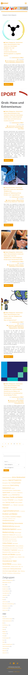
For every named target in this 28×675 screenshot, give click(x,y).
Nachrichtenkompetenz (12, 539)
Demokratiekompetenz (7, 490)
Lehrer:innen (13, 255)
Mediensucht (14, 201)
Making (14, 518)
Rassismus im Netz (6, 552)
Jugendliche (4, 595)
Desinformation (11, 126)
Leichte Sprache (4, 518)
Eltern (18, 44)
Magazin (4, 631)
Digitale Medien (6, 492)
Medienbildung (12, 62)
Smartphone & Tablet (9, 561)
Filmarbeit (10, 500)
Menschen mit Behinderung (8, 603)
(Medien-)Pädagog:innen (10, 42)
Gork (23, 126)
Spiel (13, 47)
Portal (3, 635)
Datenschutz (11, 325)
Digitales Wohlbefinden (14, 492)
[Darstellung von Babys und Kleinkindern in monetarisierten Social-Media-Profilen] (14, 371)
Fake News (5, 497)
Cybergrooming (5, 485)
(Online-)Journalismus (6, 477)
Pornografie (20, 547)
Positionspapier (5, 637)
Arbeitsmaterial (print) (12, 44)
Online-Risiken (21, 128)
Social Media (6, 564)
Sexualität (11, 557)
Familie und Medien (20, 61)
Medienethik (17, 526)
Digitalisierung (19, 492)
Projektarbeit (13, 550)
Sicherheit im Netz (21, 557)
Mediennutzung (8, 201)
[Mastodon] (17, 663)
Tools (22, 566)
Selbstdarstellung (5, 557)
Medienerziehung (20, 200)
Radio (22, 550)
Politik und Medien (19, 546)
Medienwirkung (6, 537)
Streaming (19, 564)
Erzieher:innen (7, 46)
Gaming (7, 62)
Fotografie (20, 500)
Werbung (23, 571)
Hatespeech (6, 505)
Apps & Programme (14, 480)
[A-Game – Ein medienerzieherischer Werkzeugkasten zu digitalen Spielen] (14, 30)
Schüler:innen (5, 608)
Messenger (20, 537)
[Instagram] (13, 663)
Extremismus (18, 126)
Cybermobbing (14, 485)
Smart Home (9, 558)
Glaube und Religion (18, 502)
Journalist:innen (5, 593)
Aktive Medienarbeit (11, 61)
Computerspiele (16, 483)
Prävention (19, 550)
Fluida (14, 671)
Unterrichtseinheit (8, 318)
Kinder (3, 597)
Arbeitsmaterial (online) (10, 187)
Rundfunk (19, 552)
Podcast (4, 633)
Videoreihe (4, 648)
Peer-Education (15, 543)
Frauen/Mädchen (6, 591)
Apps (3, 616)
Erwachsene (6, 115)
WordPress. (18, 671)
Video (19, 571)
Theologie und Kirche (14, 566)
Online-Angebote (14, 540)
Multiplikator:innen (8, 47)
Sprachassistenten (14, 564)
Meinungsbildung (13, 537)
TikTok (19, 566)
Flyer (3, 629)
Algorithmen (5, 480)
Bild (3, 623)
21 (2, 446)
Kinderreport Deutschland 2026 (13, 259)
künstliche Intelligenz (19, 127)
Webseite (4, 650)
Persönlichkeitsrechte (19, 403)
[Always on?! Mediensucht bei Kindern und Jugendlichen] (14, 175)
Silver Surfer (4, 558)
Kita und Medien (6, 516)
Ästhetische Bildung (16, 573)
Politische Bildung (5, 547)
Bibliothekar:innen (6, 582)
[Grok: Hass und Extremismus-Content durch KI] (14, 99)
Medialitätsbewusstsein (8, 520)
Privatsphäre (6, 550)
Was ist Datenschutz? (10, 320)
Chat (9, 483)
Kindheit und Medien (11, 200)
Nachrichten (5, 539)
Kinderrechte (23, 511)
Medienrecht (5, 534)
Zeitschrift (4, 652)
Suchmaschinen (6, 566)
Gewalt (13, 502)
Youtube (4, 573)
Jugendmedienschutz (9, 127)
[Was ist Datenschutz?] (14, 300)
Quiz (3, 640)
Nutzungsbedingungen (6, 540)
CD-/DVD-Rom (5, 625)
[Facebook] (10, 663)
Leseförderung (10, 518)
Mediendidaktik (18, 523)
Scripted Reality (18, 554)
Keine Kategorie (13, 46)
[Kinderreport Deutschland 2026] (14, 239)
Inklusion (15, 505)
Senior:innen (5, 610)
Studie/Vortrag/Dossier (17, 116)
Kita (3, 599)
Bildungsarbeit (12, 264)
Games (3, 502)
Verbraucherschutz (15, 569)
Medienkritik (19, 529)
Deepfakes (13, 488)
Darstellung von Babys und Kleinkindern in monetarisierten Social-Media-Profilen (13, 393)
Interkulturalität (20, 505)
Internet (5, 508)
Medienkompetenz (20, 62)
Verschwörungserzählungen (9, 571)
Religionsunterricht (14, 552)
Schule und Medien (20, 266)
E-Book (3, 627)
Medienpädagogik (17, 532)
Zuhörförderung (10, 573)
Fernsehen (4, 500)
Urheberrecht (6, 568)
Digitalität (4, 494)
